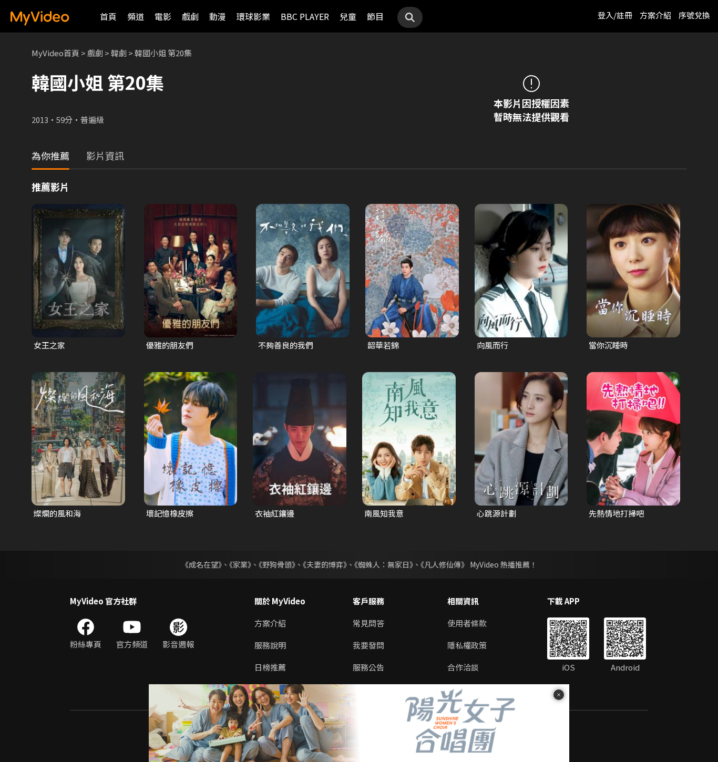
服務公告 (368, 667)
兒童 (348, 16)
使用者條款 (467, 623)
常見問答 (368, 623)
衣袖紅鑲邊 (274, 513)
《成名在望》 (201, 564)
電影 (163, 16)
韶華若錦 (383, 345)
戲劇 (190, 16)
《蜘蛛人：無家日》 (383, 564)
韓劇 (119, 52)
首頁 (108, 16)
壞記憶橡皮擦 (169, 513)
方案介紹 (655, 14)
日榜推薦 (270, 667)
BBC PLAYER (305, 16)
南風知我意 (384, 513)
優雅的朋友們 (169, 345)
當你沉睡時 (608, 345)
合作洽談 (463, 667)
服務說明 (270, 645)
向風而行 (492, 345)
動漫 (217, 16)
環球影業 (253, 16)
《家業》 (240, 564)
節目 (375, 16)
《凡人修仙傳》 (444, 564)
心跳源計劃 (496, 513)
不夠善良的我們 (285, 345)
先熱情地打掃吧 (616, 513)
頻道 (135, 16)
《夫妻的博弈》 (325, 564)
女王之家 (49, 345)
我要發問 (368, 645)
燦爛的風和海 (57, 513)
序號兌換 (694, 14)
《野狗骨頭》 (277, 564)
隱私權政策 (467, 645)
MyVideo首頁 (55, 52)
